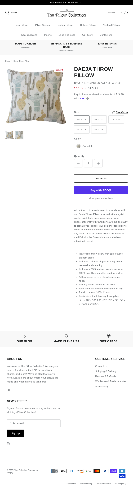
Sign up (15, 433)
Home (7, 61)
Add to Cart (101, 178)
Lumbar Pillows (65, 25)
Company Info (70, 484)
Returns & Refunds (105, 376)
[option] (35, 96)
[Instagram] (8, 390)
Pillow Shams (42, 25)
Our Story (87, 34)
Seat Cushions (29, 34)
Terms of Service (103, 484)
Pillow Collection (20, 470)
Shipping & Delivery (106, 371)
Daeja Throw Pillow (21, 61)
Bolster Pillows (88, 25)
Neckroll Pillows (111, 25)
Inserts (48, 34)
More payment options (101, 198)
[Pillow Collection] (66, 13)
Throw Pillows (20, 25)
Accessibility (101, 386)
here (42, 381)
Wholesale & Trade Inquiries (110, 381)
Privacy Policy (86, 484)
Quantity (79, 156)
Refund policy (120, 484)
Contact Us (106, 34)
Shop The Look (67, 34)
